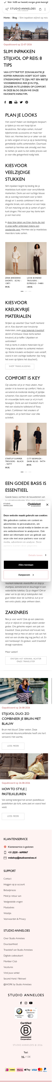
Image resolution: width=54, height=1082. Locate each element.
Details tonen (35, 555)
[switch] (30, 1016)
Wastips (7, 913)
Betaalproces (10, 890)
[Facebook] (5, 102)
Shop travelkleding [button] (20, 366)
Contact (7, 879)
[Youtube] (30, 1003)
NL (23, 1056)
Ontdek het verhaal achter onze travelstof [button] (25, 660)
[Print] (15, 102)
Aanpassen (24, 574)
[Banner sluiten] (47, 505)
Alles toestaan (25, 564)
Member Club (10, 962)
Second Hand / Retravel (15, 979)
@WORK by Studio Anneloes (18, 985)
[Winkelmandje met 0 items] (40, 9)
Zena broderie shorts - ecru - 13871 (13, 281)
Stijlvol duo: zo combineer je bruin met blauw (21, 719)
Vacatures (8, 967)
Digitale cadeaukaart (13, 956)
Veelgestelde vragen (13, 902)
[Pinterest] (26, 102)
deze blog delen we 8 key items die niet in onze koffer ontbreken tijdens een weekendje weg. (25, 226)
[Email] (10, 102)
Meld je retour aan (12, 896)
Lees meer (13, 746)
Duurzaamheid (11, 944)
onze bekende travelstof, (33, 330)
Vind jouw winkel (12, 973)
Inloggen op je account (14, 885)
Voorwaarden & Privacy (15, 919)
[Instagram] (25, 1003)
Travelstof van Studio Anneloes (18, 950)
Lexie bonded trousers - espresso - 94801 (35, 281)
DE (28, 1056)
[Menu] (36, 1009)
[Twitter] (21, 102)
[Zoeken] (7, 9)
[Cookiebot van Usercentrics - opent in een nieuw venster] (30, 505)
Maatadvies (9, 908)
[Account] (45, 9)
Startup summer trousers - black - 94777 (14, 461)
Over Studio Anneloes (14, 938)
